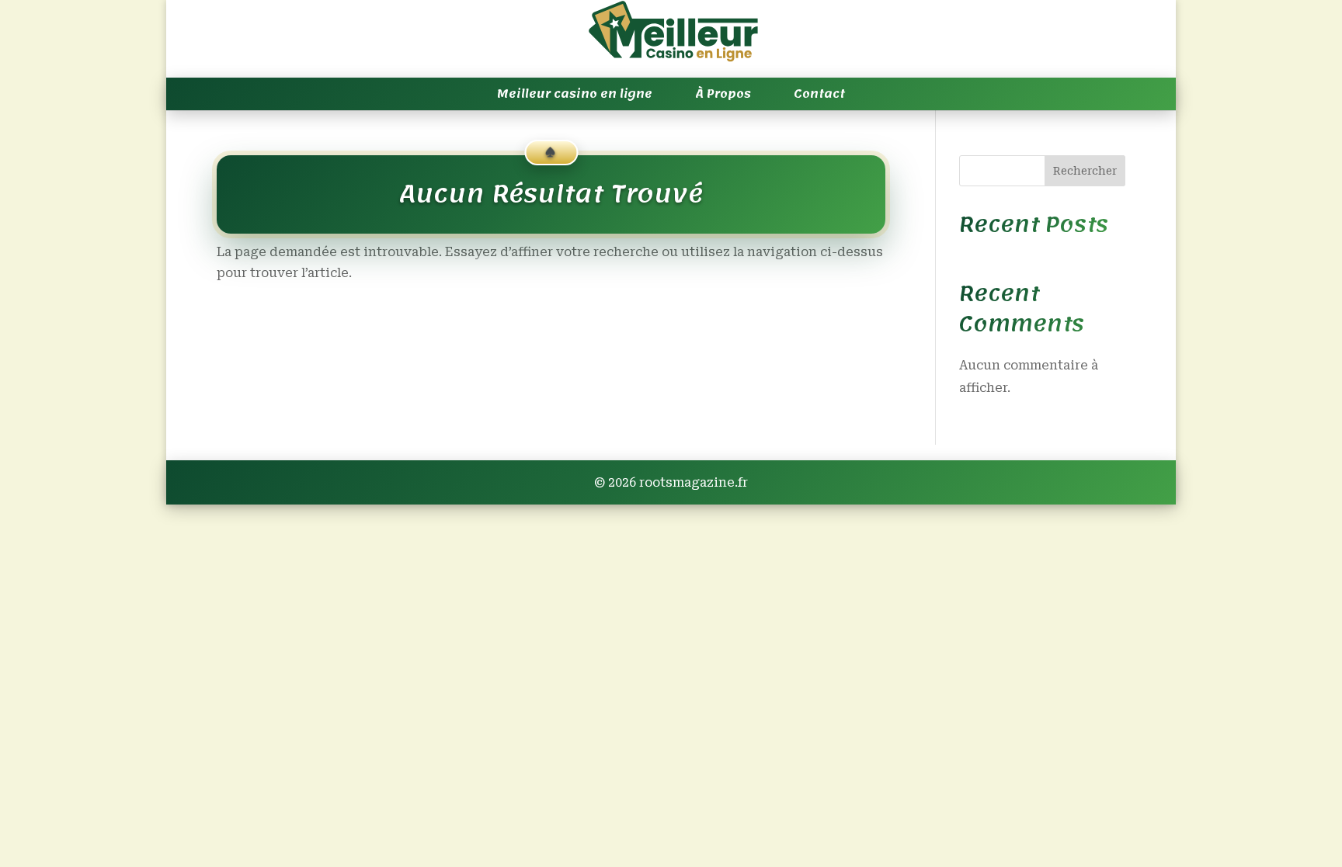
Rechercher (1085, 171)
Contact (819, 94)
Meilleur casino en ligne (574, 94)
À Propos (723, 94)
